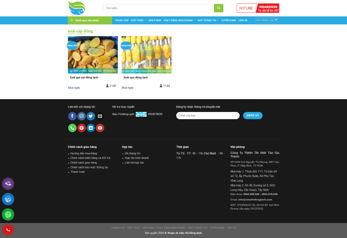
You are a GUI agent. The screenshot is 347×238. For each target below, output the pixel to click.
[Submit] (218, 8)
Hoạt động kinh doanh (178, 20)
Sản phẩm (154, 20)
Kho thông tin (207, 20)
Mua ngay (74, 87)
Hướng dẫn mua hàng (83, 153)
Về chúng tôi (132, 153)
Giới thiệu (137, 20)
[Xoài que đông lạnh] (147, 54)
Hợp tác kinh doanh (137, 158)
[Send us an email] (100, 116)
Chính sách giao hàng (83, 162)
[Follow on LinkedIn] (91, 128)
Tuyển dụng (228, 20)
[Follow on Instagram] (81, 116)
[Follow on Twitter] (91, 116)
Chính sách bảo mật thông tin (89, 167)
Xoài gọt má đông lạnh (84, 77)
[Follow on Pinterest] (81, 128)
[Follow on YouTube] (100, 128)
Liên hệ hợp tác (134, 162)
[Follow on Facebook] (72, 116)
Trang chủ (121, 20)
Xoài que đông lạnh (135, 77)
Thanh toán (77, 172)
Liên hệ (243, 20)
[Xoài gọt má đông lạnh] (93, 54)
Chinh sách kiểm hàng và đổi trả (90, 158)
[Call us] (72, 128)
